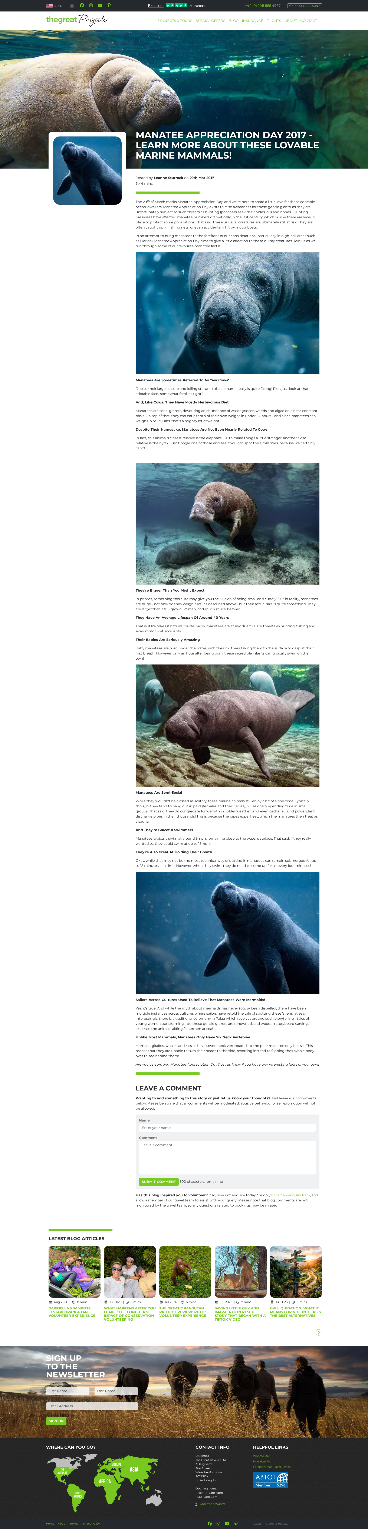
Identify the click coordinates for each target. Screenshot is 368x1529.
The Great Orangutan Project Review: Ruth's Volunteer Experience (183, 1312)
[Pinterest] (109, 5)
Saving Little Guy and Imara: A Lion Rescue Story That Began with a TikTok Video (240, 1313)
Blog (234, 21)
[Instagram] (90, 5)
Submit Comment (159, 1182)
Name (144, 1120)
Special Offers (210, 21)
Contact (308, 21)
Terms (74, 1523)
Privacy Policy (90, 1523)
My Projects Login (304, 5)
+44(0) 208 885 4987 (211, 1504)
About (291, 21)
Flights (274, 21)
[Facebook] (82, 5)
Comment (148, 1138)
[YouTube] (100, 5)
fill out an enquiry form (290, 1195)
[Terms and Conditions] (270, 1479)
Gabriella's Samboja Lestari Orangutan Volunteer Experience (72, 1312)
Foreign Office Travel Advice (272, 1466)
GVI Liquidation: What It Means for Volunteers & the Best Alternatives (295, 1312)
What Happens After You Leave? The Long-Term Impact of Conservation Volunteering (130, 1313)
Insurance (252, 21)
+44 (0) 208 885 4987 (262, 6)
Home (50, 1523)
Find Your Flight (264, 1461)
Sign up (56, 1421)
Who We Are (261, 1456)
